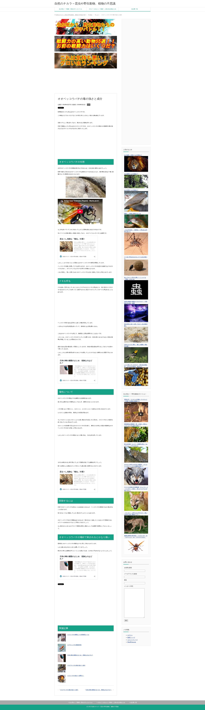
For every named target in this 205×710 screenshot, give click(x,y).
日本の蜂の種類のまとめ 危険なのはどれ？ (80, 655)
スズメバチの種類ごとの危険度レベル (78, 634)
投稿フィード (131, 637)
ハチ (89, 104)
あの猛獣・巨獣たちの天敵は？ (133, 155)
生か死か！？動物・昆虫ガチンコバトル (70, 9)
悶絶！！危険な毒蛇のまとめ (132, 213)
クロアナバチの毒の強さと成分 (76, 665)
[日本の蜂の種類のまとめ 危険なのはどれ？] (62, 661)
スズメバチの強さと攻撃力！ (75, 675)
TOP (71, 15)
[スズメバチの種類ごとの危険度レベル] (62, 640)
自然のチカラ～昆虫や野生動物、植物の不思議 (84, 3)
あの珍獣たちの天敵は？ (131, 190)
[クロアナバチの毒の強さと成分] (62, 671)
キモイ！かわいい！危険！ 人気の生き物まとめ (102, 9)
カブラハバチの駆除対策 (74, 645)
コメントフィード (132, 640)
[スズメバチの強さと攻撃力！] (62, 681)
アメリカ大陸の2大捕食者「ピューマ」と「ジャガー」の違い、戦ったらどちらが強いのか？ (136, 489)
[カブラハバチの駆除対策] (62, 650)
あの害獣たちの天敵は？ (131, 174)
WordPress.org (131, 642)
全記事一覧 (134, 9)
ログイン (130, 635)
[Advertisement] (85, 81)
